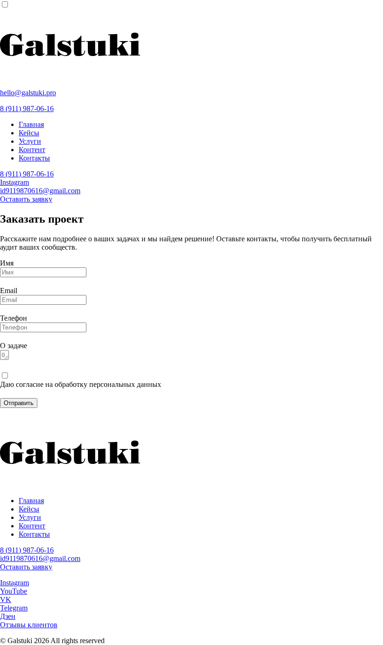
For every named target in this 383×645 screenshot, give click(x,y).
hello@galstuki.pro (28, 93)
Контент (32, 150)
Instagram (14, 182)
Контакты (34, 158)
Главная (31, 124)
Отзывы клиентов (28, 625)
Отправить (19, 403)
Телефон (13, 318)
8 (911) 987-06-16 (27, 108)
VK (5, 599)
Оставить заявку (26, 199)
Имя (7, 263)
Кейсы (29, 133)
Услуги (30, 141)
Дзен (7, 616)
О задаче (13, 346)
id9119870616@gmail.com (40, 191)
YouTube (13, 591)
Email (8, 290)
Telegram (14, 608)
